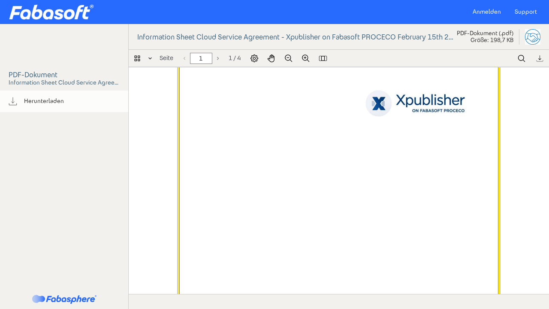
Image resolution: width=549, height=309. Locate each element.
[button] (51, 12)
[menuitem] (64, 101)
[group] (64, 101)
